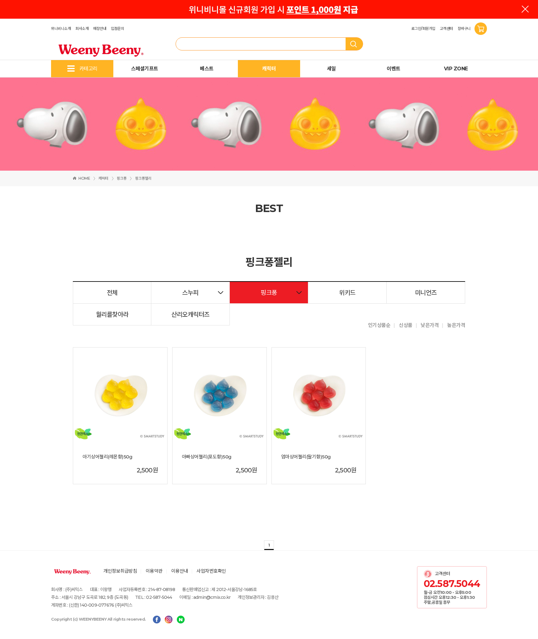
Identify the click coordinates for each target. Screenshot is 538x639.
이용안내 (179, 571)
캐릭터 (269, 69)
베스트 (207, 69)
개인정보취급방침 (120, 571)
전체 (112, 292)
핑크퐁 (122, 178)
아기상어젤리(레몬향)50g (107, 457)
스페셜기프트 (144, 69)
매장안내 (99, 28)
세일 (331, 69)
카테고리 (88, 69)
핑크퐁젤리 (143, 178)
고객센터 (446, 28)
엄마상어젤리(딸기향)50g (306, 457)
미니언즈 (426, 292)
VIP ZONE (456, 69)
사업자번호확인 (211, 571)
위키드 (347, 292)
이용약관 (154, 571)
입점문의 (117, 28)
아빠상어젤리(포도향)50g (207, 457)
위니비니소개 (61, 28)
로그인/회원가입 (423, 28)
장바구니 (465, 28)
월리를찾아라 (112, 314)
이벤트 (393, 69)
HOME (84, 178)
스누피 (190, 292)
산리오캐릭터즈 (190, 314)
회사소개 (81, 28)
